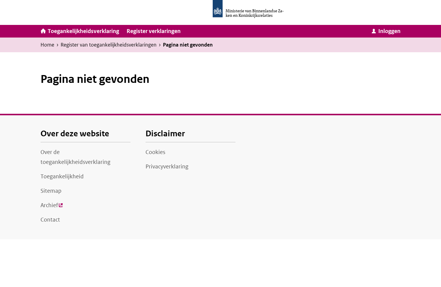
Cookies (155, 152)
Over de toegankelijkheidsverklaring (75, 157)
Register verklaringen (154, 31)
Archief (51, 207)
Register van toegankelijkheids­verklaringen (109, 45)
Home (47, 45)
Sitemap (51, 191)
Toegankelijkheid (62, 176)
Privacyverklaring (167, 166)
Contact (50, 219)
